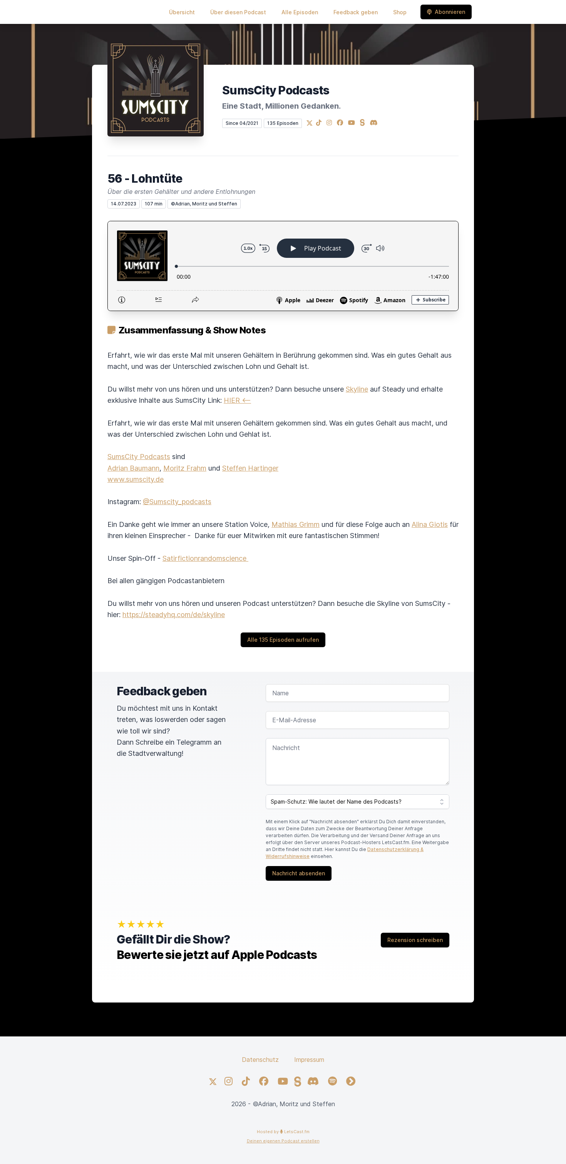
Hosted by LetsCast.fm (283, 1131)
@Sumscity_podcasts (177, 502)
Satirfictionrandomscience (205, 558)
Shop (400, 12)
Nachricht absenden (298, 873)
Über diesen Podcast (238, 12)
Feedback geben (355, 12)
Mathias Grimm (295, 524)
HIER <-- (237, 400)
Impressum (309, 1059)
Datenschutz (260, 1059)
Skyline (357, 389)
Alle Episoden (299, 12)
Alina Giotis (430, 524)
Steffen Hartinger (250, 468)
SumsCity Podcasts (138, 456)
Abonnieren (450, 11)
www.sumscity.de (135, 479)
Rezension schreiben (415, 940)
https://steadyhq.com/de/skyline (173, 615)
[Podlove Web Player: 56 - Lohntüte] (283, 266)
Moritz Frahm (184, 468)
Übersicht (182, 12)
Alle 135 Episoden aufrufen (283, 639)
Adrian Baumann (133, 468)
